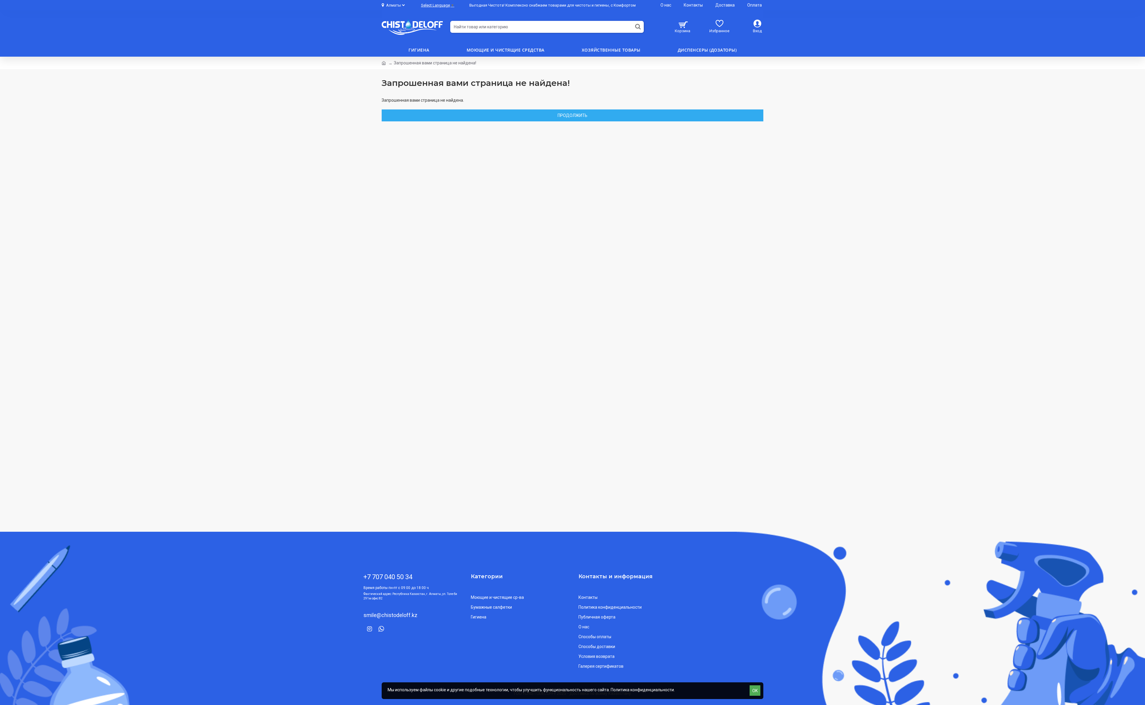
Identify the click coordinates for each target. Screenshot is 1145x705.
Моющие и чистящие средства (505, 50)
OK (755, 690)
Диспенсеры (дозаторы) (707, 50)
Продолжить (572, 115)
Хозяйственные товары (611, 50)
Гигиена (419, 50)
